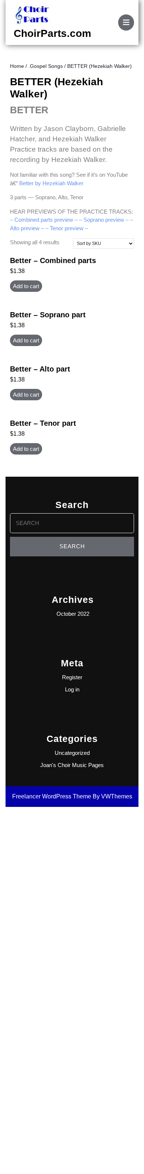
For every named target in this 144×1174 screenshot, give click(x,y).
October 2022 (72, 614)
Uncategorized (72, 753)
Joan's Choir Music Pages (72, 765)
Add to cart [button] (26, 286)
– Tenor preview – (66, 228)
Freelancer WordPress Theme (51, 796)
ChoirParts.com (52, 33)
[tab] (126, 22)
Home (17, 66)
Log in (72, 689)
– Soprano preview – (103, 220)
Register (72, 677)
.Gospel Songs (45, 66)
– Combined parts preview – (44, 220)
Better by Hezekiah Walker (51, 183)
